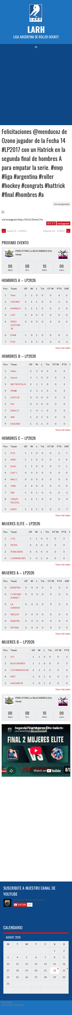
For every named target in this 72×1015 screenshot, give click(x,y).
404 (13, 417)
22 (54, 970)
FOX (13, 341)
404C (13, 459)
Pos (5, 288)
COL (13, 538)
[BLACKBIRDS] (63, 254)
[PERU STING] (9, 253)
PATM (14, 545)
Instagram (63, 223)
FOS (13, 453)
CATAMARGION (19, 670)
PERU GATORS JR (15, 325)
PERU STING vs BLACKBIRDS (31, 250)
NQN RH (15, 620)
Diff (66, 288)
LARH (36, 29)
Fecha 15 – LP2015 (15, 230)
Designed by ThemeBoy (13, 1005)
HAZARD (15, 423)
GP (25, 288)
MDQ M (15, 614)
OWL (13, 485)
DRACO (15, 410)
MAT (13, 676)
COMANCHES (18, 558)
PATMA (15, 627)
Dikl (12, 492)
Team (14, 288)
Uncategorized (61, 204)
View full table (62, 347)
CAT (13, 314)
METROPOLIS (18, 384)
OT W (50, 288)
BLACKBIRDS (18, 663)
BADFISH (15, 587)
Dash (13, 466)
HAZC (14, 509)
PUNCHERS (17, 551)
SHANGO (16, 308)
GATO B (15, 397)
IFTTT (51, 223)
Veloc (13, 371)
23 (64, 970)
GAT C (14, 472)
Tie (42, 288)
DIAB (13, 335)
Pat (12, 403)
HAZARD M (17, 683)
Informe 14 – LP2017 (56, 230)
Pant (13, 295)
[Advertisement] (36, 87)
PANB (14, 390)
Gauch (14, 377)
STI (12, 656)
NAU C (14, 479)
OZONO (15, 301)
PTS (59, 288)
